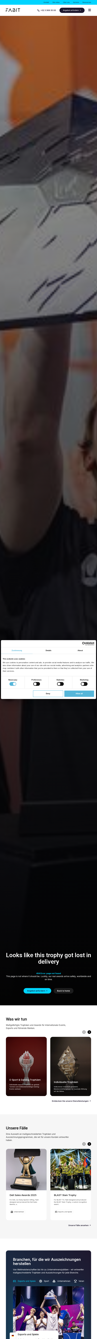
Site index (56, 2)
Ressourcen (87, 2)
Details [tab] (48, 650)
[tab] (24, 1281)
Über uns (66, 2)
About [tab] (80, 650)
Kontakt (46, 2)
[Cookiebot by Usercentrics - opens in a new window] (84, 643)
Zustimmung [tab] (17, 650)
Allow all (79, 694)
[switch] (36, 684)
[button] (84, 1032)
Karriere (76, 2)
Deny (48, 694)
